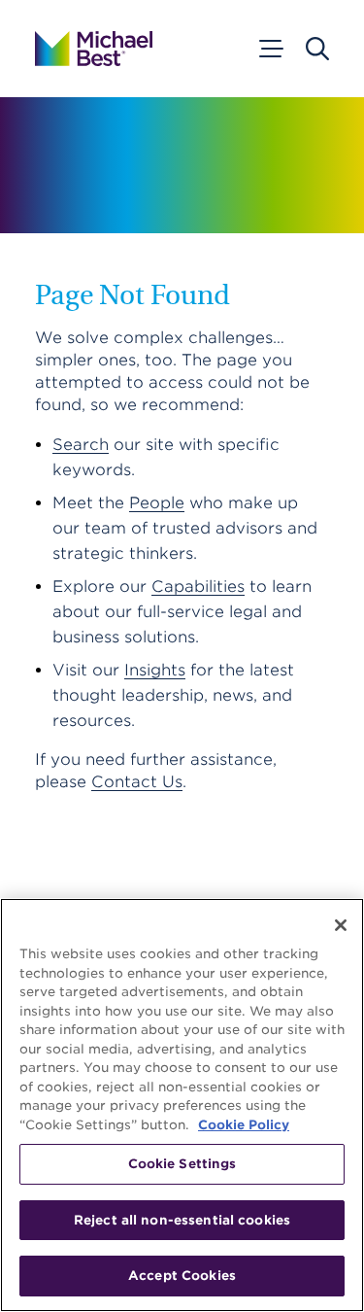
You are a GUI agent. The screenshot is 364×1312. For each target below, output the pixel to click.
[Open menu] (269, 48)
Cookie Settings (182, 1164)
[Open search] (317, 48)
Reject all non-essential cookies (182, 1220)
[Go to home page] (93, 48)
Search (80, 444)
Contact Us (136, 782)
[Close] (340, 925)
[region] (182, 1105)
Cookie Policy (243, 1125)
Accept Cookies (182, 1275)
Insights (154, 670)
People (156, 503)
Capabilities (198, 586)
